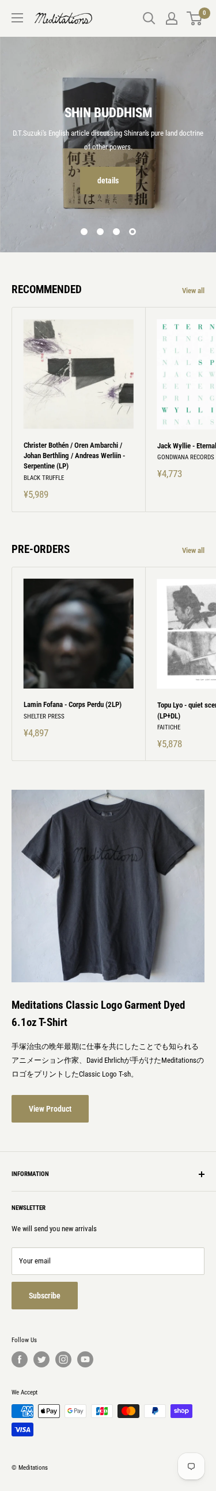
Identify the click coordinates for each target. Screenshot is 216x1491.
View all (193, 290)
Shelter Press (44, 716)
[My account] (171, 18)
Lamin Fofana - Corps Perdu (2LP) (73, 704)
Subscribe (44, 1295)
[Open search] (149, 18)
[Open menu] (17, 17)
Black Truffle (44, 478)
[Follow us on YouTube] (85, 1359)
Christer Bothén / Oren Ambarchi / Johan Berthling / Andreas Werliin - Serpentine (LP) (74, 455)
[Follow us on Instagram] (63, 1359)
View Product (50, 1108)
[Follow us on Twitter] (41, 1359)
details (108, 180)
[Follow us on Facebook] (20, 1359)
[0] (195, 18)
